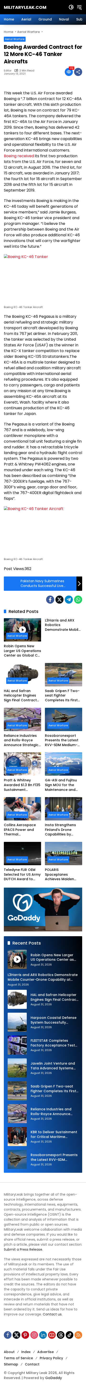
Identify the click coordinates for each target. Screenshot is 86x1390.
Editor (7, 70)
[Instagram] (34, 1335)
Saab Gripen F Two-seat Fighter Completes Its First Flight (62, 696)
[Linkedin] (43, 1335)
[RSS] (78, 1335)
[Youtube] (52, 1335)
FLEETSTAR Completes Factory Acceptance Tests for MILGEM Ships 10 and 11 (54, 1043)
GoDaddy (53, 1377)
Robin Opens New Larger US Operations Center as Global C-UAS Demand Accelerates (22, 651)
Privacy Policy (51, 1358)
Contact (32, 1364)
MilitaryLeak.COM (25, 7)
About (9, 1352)
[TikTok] (69, 1335)
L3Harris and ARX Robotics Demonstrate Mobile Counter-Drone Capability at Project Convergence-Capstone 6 (63, 625)
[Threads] (60, 1335)
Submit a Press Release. (23, 1249)
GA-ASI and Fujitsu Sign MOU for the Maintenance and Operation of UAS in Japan (62, 785)
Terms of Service (18, 1358)
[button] (71, 7)
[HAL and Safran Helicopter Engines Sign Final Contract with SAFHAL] (22, 674)
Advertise (45, 1352)
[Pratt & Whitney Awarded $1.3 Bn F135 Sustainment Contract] (22, 764)
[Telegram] (69, 600)
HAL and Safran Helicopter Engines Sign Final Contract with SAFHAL (20, 696)
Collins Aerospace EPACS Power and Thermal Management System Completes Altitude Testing (22, 830)
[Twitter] (59, 600)
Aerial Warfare (14, 39)
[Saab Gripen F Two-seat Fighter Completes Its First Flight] (63, 674)
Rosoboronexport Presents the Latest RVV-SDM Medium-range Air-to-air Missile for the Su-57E (63, 740)
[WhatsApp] (78, 600)
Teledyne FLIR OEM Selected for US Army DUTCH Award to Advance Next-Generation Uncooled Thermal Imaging (22, 875)
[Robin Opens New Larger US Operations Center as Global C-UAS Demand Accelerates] (22, 630)
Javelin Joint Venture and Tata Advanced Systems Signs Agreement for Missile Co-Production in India (53, 1066)
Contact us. (52, 1314)
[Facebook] (50, 600)
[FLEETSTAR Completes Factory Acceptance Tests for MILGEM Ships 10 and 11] (17, 1045)
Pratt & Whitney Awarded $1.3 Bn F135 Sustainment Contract (22, 785)
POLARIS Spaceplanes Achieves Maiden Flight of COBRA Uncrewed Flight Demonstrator (59, 875)
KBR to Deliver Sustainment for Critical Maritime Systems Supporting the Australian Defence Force (54, 1134)
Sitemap (11, 1364)
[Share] (78, 72)
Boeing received (19, 156)
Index (26, 1352)
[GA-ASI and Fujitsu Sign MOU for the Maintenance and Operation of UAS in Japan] (63, 764)
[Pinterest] (25, 1335)
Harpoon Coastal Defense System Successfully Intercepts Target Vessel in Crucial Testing (54, 1020)
